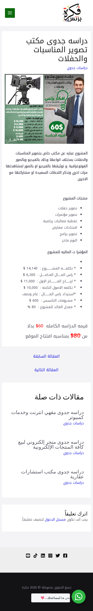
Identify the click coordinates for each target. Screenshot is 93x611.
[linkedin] (43, 555)
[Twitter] (58, 555)
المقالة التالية (46, 370)
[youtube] (28, 555)
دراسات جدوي (77, 68)
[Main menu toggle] (10, 13)
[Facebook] (65, 555)
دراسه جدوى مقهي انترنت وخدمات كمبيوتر (47, 414)
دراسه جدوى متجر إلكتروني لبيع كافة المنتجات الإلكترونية (51, 444)
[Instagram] (50, 555)
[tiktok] (35, 555)
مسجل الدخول (55, 519)
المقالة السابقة (46, 356)
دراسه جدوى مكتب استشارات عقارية (52, 473)
